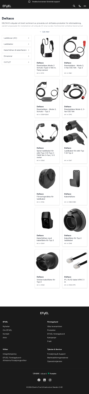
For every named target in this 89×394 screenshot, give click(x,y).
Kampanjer (51, 337)
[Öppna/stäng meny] (85, 6)
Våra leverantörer (54, 326)
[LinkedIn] (44, 380)
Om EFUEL (7, 330)
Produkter (51, 330)
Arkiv (5, 337)
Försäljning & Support (56, 354)
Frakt (49, 341)
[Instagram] (50, 380)
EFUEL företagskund (56, 334)
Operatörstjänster (54, 361)
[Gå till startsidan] (7, 6)
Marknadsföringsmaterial (57, 357)
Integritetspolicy (10, 354)
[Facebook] (39, 380)
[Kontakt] (80, 6)
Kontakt (6, 334)
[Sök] (74, 6)
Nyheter (6, 326)
